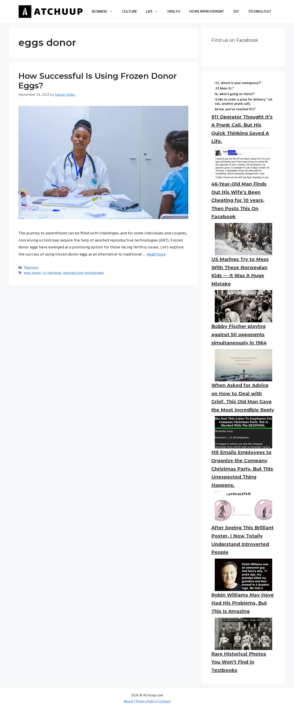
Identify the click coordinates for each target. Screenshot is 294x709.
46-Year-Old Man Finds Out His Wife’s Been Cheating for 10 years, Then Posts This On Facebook (238, 200)
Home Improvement (206, 11)
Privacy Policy (146, 701)
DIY (236, 11)
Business (99, 11)
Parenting (31, 267)
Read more (156, 254)
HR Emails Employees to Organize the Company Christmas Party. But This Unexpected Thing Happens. (242, 469)
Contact (164, 701)
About (128, 701)
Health (173, 11)
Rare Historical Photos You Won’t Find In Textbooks (238, 662)
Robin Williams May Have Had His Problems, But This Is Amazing (242, 603)
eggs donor (32, 273)
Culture (129, 11)
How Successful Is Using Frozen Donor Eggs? (97, 80)
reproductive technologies (83, 273)
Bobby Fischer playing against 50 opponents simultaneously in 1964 (239, 334)
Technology (259, 11)
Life (149, 11)
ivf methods (52, 273)
